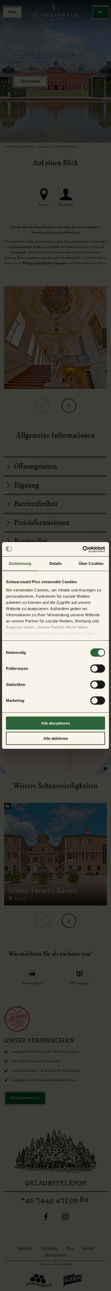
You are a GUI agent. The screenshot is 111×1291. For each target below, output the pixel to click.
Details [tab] (55, 563)
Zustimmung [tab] (20, 563)
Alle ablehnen (55, 738)
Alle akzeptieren (55, 723)
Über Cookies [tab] (91, 563)
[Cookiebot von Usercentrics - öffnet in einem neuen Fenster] (82, 549)
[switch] (97, 668)
